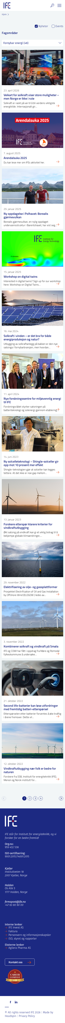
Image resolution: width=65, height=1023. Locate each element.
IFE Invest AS (16, 927)
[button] (52, 5)
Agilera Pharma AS (19, 948)
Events (59, 26)
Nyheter (43, 26)
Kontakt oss (15, 962)
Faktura (13, 931)
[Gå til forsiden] (7, 5)
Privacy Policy (27, 1016)
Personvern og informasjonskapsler (29, 935)
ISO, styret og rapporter (22, 939)
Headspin (10, 1016)
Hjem (4, 14)
